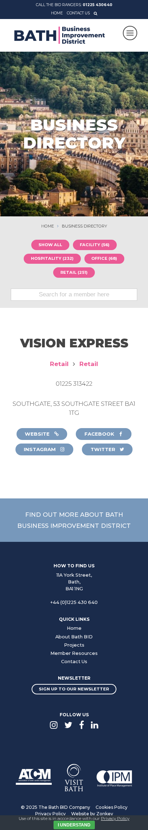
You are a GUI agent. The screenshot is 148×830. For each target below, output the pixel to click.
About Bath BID (74, 636)
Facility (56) (95, 244)
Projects (74, 645)
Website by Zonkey (92, 813)
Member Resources (74, 653)
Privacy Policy (50, 813)
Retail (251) (74, 272)
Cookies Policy (112, 807)
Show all (50, 244)
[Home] (59, 35)
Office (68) (104, 258)
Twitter (104, 449)
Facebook (100, 434)
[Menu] (130, 33)
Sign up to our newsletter (74, 688)
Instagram (40, 449)
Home (57, 13)
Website (38, 434)
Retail (59, 363)
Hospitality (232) (52, 258)
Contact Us (78, 13)
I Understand (74, 824)
